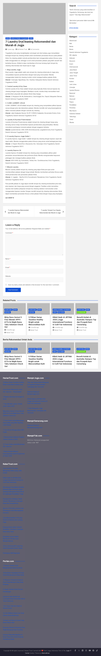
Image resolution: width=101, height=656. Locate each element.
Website (8, 276)
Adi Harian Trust (22, 49)
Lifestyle (72, 87)
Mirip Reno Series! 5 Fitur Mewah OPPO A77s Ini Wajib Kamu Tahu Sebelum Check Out (13, 322)
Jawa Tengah (73, 73)
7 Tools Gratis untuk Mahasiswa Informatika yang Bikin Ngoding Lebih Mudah (13, 423)
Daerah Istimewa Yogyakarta (19, 38)
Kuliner (71, 81)
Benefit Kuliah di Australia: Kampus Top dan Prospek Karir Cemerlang (86, 321)
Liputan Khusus (74, 90)
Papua (71, 102)
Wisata (71, 122)
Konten (71, 78)
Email (7, 267)
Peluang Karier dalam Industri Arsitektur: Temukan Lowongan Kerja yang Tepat (13, 529)
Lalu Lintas (72, 84)
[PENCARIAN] (73, 28)
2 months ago (10, 330)
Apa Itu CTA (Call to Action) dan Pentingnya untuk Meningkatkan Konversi (13, 510)
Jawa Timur (73, 76)
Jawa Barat (73, 70)
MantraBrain (46, 653)
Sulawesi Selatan (74, 114)
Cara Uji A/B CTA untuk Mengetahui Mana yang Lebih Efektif (12, 470)
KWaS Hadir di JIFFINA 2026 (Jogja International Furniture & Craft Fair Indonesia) (62, 321)
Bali (70, 43)
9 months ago (83, 327)
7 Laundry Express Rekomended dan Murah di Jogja (18, 211)
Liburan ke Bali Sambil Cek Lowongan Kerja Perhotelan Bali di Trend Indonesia (14, 599)
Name (7, 259)
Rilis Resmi (72, 111)
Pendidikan (72, 105)
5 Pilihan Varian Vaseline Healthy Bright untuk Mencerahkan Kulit (37, 321)
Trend (31, 38)
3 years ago (10, 49)
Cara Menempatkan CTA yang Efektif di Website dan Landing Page (12, 520)
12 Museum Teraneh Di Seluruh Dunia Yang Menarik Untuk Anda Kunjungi (13, 582)
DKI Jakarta (73, 55)
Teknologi (72, 116)
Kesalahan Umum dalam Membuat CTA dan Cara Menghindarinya (11, 539)
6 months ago (58, 327)
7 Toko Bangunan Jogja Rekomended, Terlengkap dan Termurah (36, 410)
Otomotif (72, 99)
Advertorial (72, 41)
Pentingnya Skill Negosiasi (11, 553)
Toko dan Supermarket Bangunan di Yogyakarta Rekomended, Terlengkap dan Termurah (38, 384)
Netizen (71, 96)
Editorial (72, 58)
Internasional (73, 67)
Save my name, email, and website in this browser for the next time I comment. (33, 285)
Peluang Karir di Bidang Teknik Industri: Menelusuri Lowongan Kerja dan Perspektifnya (13, 501)
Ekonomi (72, 61)
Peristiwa (72, 108)
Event (71, 64)
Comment (9, 233)
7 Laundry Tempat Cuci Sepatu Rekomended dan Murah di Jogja (50, 211)
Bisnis (7, 38)
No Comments (34, 49)
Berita (71, 46)
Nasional (72, 93)
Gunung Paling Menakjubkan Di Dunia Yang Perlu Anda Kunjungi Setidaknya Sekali (13, 637)
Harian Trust (10, 332)
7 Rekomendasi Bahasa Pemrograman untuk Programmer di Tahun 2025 (14, 454)
